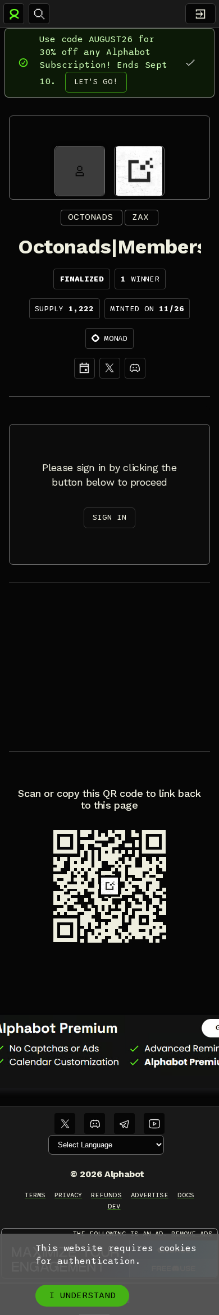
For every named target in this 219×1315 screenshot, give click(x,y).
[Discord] (135, 368)
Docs (185, 1195)
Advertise (149, 1195)
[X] (109, 368)
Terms (35, 1195)
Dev (114, 1206)
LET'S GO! (96, 81)
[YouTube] (154, 1123)
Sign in (109, 517)
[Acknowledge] (190, 62)
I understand (82, 1295)
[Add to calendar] (84, 368)
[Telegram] (124, 1123)
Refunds (106, 1195)
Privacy (68, 1195)
